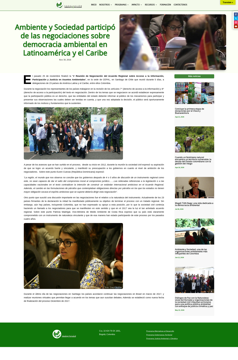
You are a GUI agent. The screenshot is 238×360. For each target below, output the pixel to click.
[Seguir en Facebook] (236, 14)
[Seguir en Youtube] (236, 26)
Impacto (136, 4)
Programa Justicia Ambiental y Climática (162, 338)
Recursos (150, 4)
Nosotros (104, 4)
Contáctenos (180, 4)
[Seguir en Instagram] (236, 22)
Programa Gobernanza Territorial (159, 335)
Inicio (94, 4)
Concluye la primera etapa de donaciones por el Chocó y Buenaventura (189, 110)
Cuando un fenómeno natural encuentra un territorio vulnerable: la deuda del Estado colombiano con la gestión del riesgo (193, 160)
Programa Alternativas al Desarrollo (160, 331)
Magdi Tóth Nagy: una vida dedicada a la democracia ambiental (194, 204)
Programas (120, 4)
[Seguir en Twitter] (236, 18)
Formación (165, 4)
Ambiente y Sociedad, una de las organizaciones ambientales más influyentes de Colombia (191, 251)
